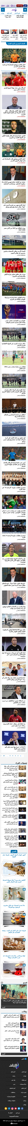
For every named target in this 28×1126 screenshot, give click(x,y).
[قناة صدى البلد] (25, 5)
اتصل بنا (10, 1112)
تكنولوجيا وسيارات (11, 1096)
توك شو (13, 1080)
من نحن (18, 1112)
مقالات (24, 1104)
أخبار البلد (9, 13)
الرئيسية (24, 13)
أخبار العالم (23, 1088)
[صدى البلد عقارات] (8, 5)
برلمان (24, 1100)
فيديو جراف (23, 1092)
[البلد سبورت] (19, 5)
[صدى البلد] (14, 10)
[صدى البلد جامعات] (13, 5)
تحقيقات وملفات (11, 1100)
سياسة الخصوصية (14, 1116)
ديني (14, 1084)
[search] (3, 10)
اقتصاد (24, 1096)
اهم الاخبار (17, 13)
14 (4, 755)
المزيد (3, 1007)
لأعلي (23, 1059)
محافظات (13, 1092)
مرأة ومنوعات (23, 1084)
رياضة (14, 1076)
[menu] (25, 10)
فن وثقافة (24, 1080)
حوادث (24, 1076)
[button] (25, 32)
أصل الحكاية (12, 1088)
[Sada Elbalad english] (3, 5)
